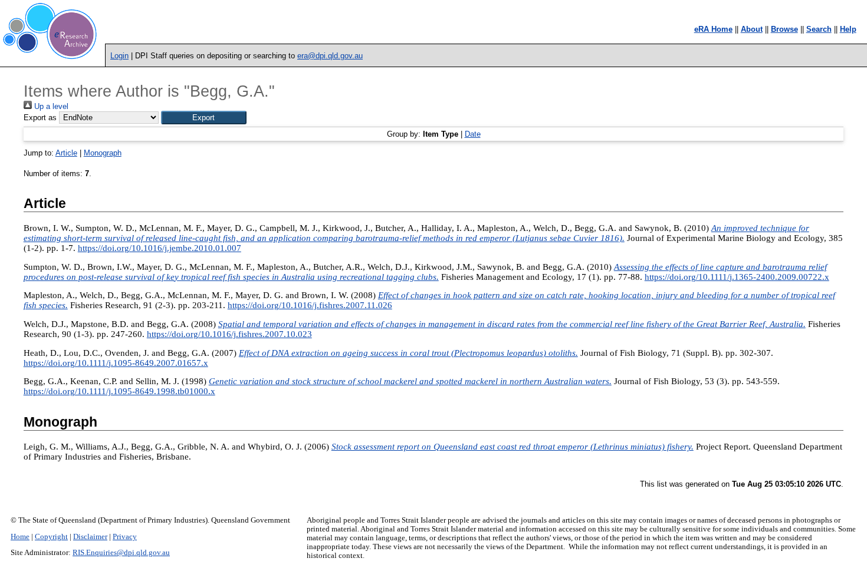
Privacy (125, 537)
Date (473, 134)
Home (20, 537)
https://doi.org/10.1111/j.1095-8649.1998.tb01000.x (119, 391)
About (752, 29)
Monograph (102, 152)
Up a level (50, 106)
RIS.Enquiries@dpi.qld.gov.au (121, 553)
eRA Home (713, 29)
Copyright (51, 537)
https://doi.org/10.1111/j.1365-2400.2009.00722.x (737, 277)
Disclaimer (90, 537)
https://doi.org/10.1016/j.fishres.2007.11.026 (310, 305)
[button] (204, 117)
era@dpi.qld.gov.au (330, 55)
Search (819, 29)
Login (119, 55)
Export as (40, 117)
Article (66, 152)
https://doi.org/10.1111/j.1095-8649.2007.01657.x (116, 363)
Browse (784, 29)
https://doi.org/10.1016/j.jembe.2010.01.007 (159, 248)
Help (848, 29)
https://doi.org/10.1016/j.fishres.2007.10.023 (229, 334)
